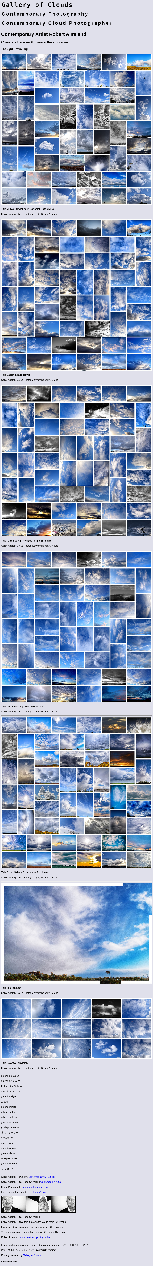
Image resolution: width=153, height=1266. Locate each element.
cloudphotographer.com (35, 1187)
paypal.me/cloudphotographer (35, 1237)
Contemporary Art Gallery (42, 1177)
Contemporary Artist (50, 1182)
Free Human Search (37, 1192)
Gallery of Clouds (32, 1255)
